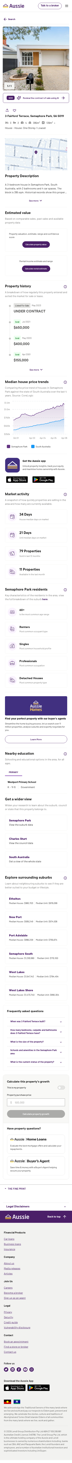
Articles (8, 1273)
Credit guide (11, 1322)
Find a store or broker (16, 1346)
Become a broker (13, 1292)
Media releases (12, 1268)
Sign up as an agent (15, 1297)
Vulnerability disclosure (17, 1327)
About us (9, 1263)
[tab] (13, 772)
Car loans (9, 1238)
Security (8, 1317)
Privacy (8, 1312)
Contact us (10, 1351)
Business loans (12, 1244)
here (45, 599)
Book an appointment (16, 1341)
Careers (8, 1287)
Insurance (9, 1249)
